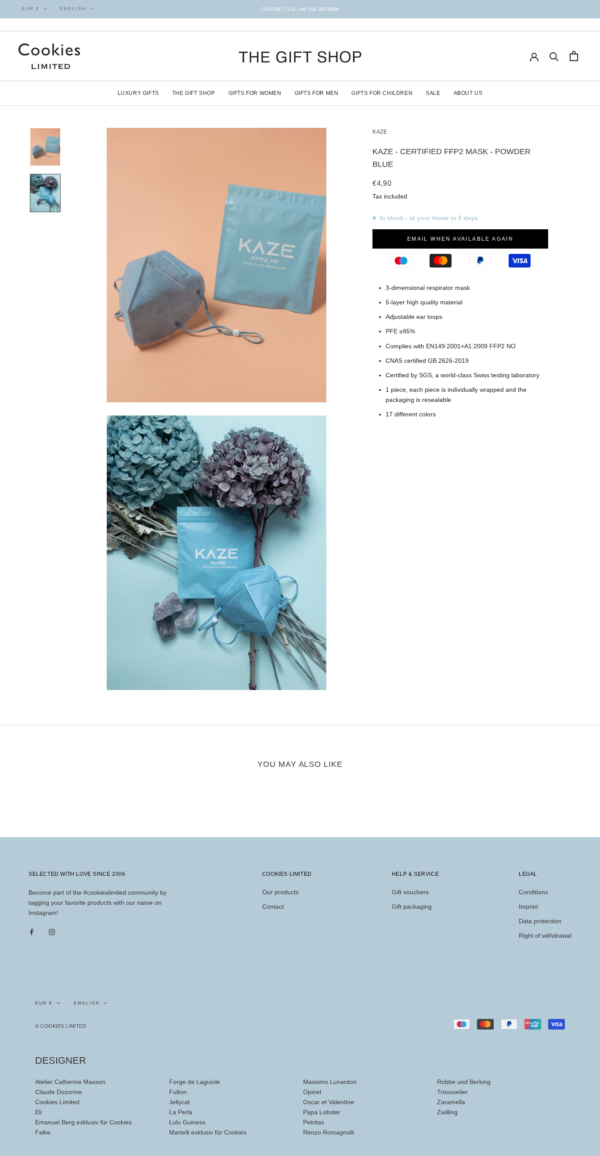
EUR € (31, 8)
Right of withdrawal (545, 935)
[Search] (554, 56)
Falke (43, 1132)
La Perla (180, 1112)
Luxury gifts (138, 93)
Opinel (312, 1091)
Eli (38, 1112)
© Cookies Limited (60, 1026)
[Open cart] (574, 56)
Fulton (178, 1091)
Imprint (528, 906)
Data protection (540, 921)
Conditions (533, 892)
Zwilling (447, 1112)
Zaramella (451, 1101)
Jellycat (179, 1101)
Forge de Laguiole (194, 1081)
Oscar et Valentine (328, 1101)
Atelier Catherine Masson (70, 1081)
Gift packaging (412, 906)
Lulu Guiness (187, 1122)
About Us (468, 93)
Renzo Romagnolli (328, 1132)
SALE (433, 93)
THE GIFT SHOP (193, 93)
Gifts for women (255, 93)
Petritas (313, 1122)
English (73, 8)
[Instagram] (52, 932)
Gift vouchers (410, 892)
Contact (273, 906)
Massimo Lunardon (330, 1081)
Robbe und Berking (464, 1081)
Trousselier (452, 1091)
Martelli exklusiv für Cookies (207, 1132)
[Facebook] (32, 932)
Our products (280, 892)
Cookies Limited (57, 1101)
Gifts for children (381, 93)
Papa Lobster (321, 1112)
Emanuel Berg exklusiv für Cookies (83, 1122)
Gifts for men (317, 93)
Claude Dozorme (58, 1091)
